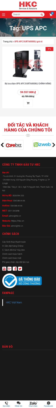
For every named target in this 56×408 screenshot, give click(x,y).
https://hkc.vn (17, 221)
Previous (2, 145)
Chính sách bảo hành (12, 254)
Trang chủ (7, 41)
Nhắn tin (18, 406)
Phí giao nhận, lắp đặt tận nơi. (15, 262)
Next (54, 145)
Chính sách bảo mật (11, 258)
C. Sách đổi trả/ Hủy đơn (13, 250)
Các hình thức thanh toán (14, 242)
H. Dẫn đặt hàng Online (12, 246)
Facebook (48, 406)
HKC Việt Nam (14, 302)
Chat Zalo (34, 406)
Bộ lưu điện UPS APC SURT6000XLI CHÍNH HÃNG (28, 83)
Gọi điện (6, 406)
